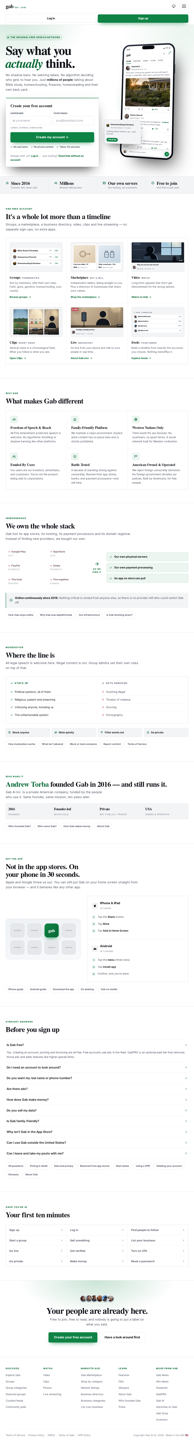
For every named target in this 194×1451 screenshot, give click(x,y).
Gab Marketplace (91, 1375)
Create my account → (52, 137)
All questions (15, 1166)
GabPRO (161, 1394)
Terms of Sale (66, 1435)
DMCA (51, 1435)
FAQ (121, 1381)
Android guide (38, 989)
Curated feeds (14, 1400)
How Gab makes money (76, 826)
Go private (16, 1261)
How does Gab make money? (28, 1099)
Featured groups (16, 1394)
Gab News (162, 1375)
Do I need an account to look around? (34, 1067)
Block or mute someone (83, 744)
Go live (13, 1250)
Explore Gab (13, 1375)
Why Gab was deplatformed (56, 614)
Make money (78, 1261)
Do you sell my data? (22, 1110)
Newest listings (90, 1387)
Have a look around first (122, 1337)
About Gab (103, 826)
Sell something (80, 1240)
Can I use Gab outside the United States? (36, 1142)
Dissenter (162, 1387)
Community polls (16, 1406)
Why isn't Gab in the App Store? (29, 1132)
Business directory (92, 1394)
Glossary (13, 1174)
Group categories (16, 1387)
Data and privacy (63, 1166)
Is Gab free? (15, 1045)
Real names (122, 1166)
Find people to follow (145, 1230)
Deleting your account (169, 1166)
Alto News (162, 1381)
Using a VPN (143, 1166)
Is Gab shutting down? (119, 614)
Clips (46, 1381)
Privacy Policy (36, 1435)
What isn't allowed (52, 744)
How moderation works (21, 744)
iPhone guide (15, 989)
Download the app (63, 989)
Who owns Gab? (47, 826)
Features (124, 1375)
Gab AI (160, 1400)
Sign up (143, 18)
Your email (60, 113)
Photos (47, 1387)
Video (46, 1375)
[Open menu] (184, 6)
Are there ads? (17, 1089)
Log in (51, 18)
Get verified (77, 1250)
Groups (10, 1381)
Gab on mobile (109, 989)
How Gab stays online (20, 614)
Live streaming (52, 1394)
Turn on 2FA (139, 1250)
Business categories (93, 1400)
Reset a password (142, 1261)
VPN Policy (84, 1435)
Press (122, 1406)
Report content (112, 744)
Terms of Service (137, 744)
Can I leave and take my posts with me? (35, 1153)
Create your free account (73, 1337)
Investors (161, 1419)
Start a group (18, 1240)
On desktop (87, 989)
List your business (143, 1240)
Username (17, 113)
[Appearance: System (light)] (173, 6)
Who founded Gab (130, 1400)
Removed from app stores (95, 1166)
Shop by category (92, 1381)
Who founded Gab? (19, 826)
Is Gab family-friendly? (23, 1121)
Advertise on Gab (166, 1406)
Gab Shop (162, 1413)
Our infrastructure (89, 614)
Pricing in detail (38, 1166)
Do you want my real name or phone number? (39, 1078)
